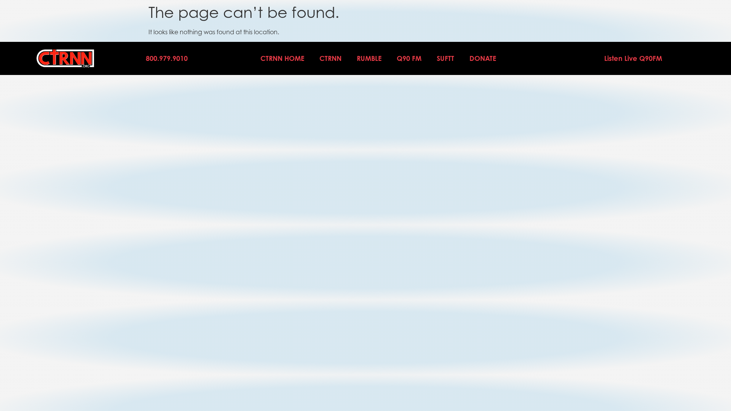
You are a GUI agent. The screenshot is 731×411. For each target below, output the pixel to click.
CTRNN (330, 58)
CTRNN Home (282, 58)
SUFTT (445, 58)
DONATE (482, 58)
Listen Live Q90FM (633, 58)
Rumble (369, 58)
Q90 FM (409, 58)
